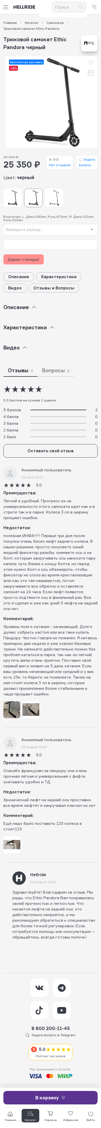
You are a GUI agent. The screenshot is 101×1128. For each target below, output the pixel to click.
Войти (90, 1120)
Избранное (70, 1120)
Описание (18, 276)
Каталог (32, 22)
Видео (15, 288)
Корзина (51, 1120)
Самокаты (55, 22)
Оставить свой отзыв (50, 450)
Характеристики (59, 276)
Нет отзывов (59, 162)
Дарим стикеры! (24, 259)
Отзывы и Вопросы (53, 288)
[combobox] (50, 229)
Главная (10, 22)
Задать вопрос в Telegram (53, 1035)
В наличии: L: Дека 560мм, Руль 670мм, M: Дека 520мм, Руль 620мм (48, 218)
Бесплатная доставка (26, 62)
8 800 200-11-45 (50, 1028)
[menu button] (6, 7)
